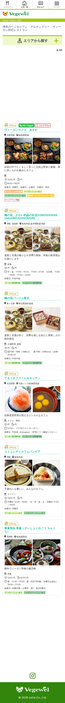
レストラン (8, 7)
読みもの (40, 7)
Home (5, 20)
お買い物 (24, 7)
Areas (13, 20)
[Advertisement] (32, 84)
